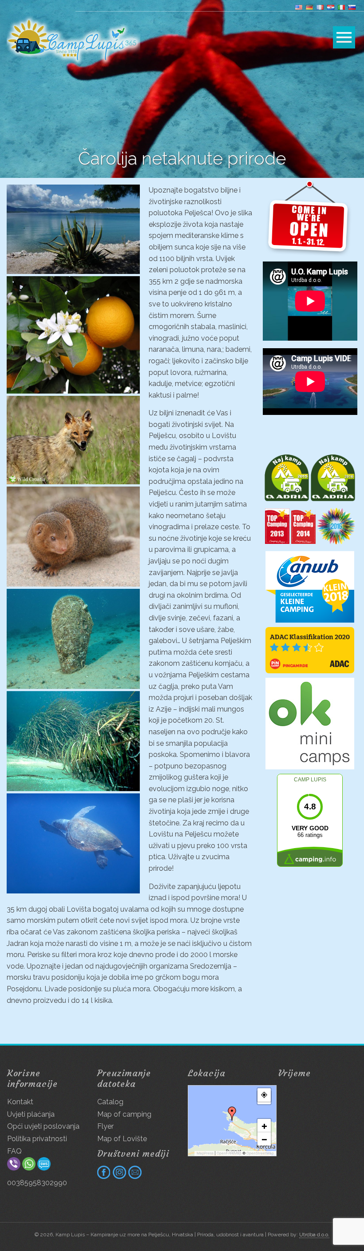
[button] (232, 1113)
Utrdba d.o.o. (314, 1234)
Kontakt (20, 1102)
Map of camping (124, 1114)
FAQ (14, 1151)
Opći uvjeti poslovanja (43, 1126)
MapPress (205, 1153)
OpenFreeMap (229, 1153)
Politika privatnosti (37, 1138)
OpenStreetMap (260, 1153)
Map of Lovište (122, 1138)
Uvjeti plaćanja (31, 1114)
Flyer (105, 1126)
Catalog (110, 1102)
